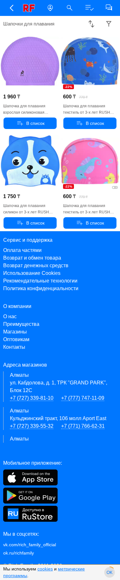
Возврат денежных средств (35, 265)
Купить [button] (30, 123)
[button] (11, 8)
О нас (10, 316)
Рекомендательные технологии (40, 280)
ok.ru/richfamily (18, 552)
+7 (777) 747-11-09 (82, 398)
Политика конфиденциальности (40, 288)
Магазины (15, 331)
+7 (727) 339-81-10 (31, 398)
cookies (45, 568)
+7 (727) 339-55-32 (31, 426)
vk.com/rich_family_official (29, 544)
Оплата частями (22, 250)
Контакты (14, 347)
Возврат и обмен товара (32, 258)
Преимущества (21, 324)
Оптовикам (16, 339)
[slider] (110, 572)
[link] (30, 8)
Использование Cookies (31, 273)
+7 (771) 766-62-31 (83, 426)
